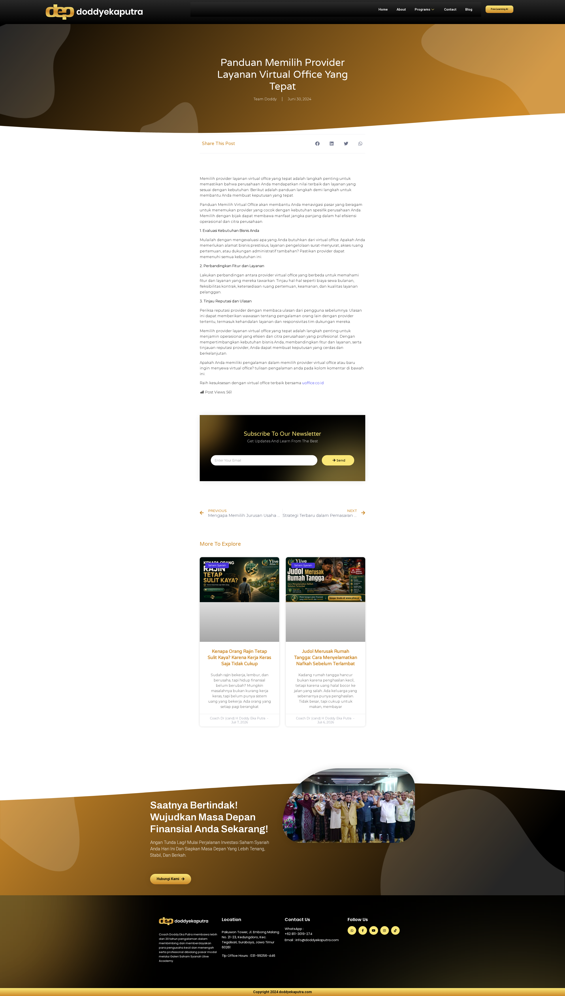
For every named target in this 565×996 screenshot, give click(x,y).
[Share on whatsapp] (360, 144)
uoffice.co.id (313, 383)
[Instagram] (384, 930)
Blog (468, 9)
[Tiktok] (395, 930)
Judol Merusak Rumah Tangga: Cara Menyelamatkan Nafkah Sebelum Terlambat (325, 657)
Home (383, 9)
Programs (422, 9)
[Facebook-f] (362, 930)
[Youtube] (373, 930)
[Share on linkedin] (332, 144)
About (401, 9)
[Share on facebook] (317, 144)
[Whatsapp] (352, 930)
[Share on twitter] (346, 144)
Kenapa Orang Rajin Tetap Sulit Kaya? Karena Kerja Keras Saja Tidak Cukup (239, 657)
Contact (450, 9)
